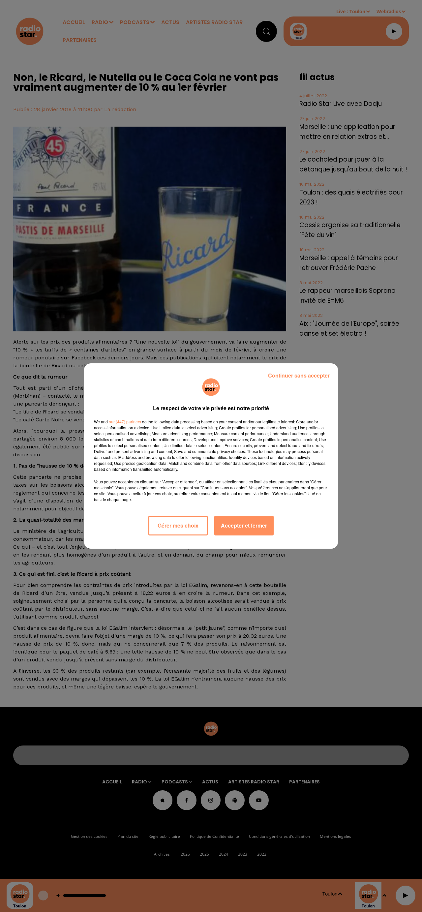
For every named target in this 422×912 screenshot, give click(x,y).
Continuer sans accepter (299, 375)
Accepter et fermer (244, 525)
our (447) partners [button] (125, 421)
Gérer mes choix (178, 525)
